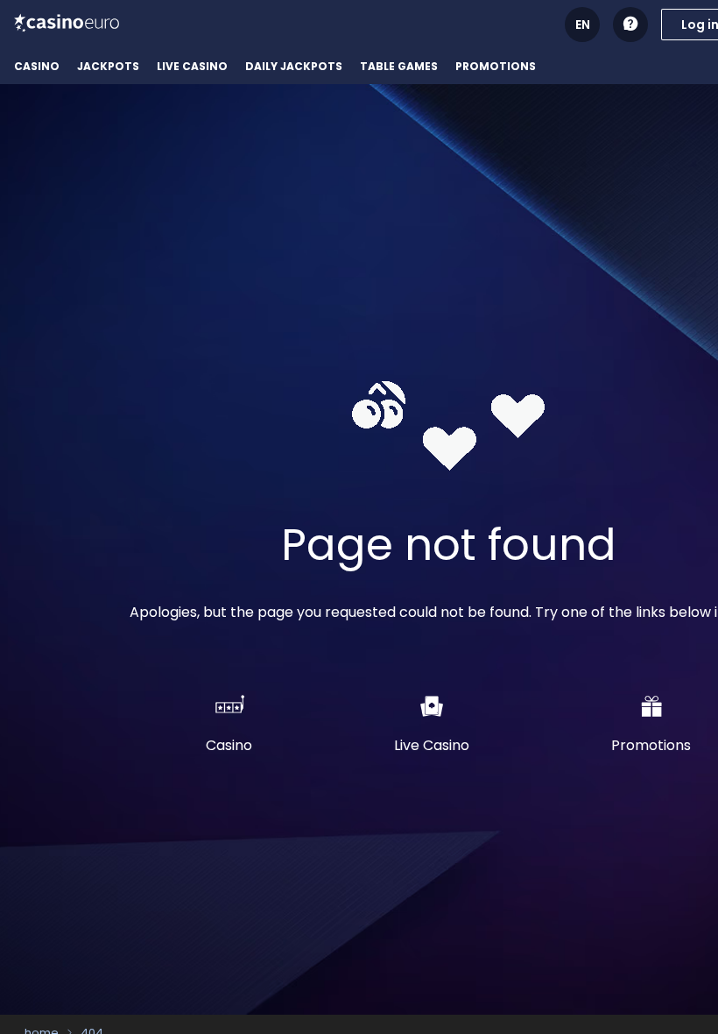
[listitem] (36, 66)
